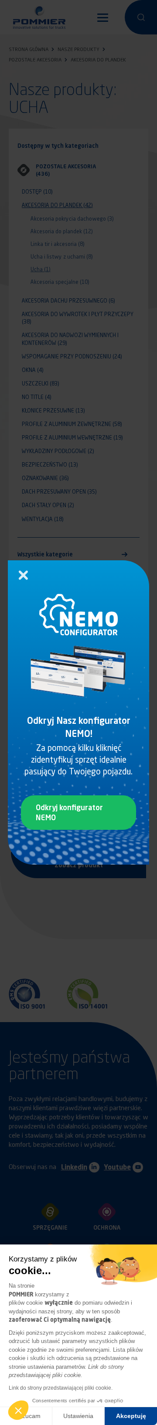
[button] (18, 1410)
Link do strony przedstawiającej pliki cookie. (61, 1388)
